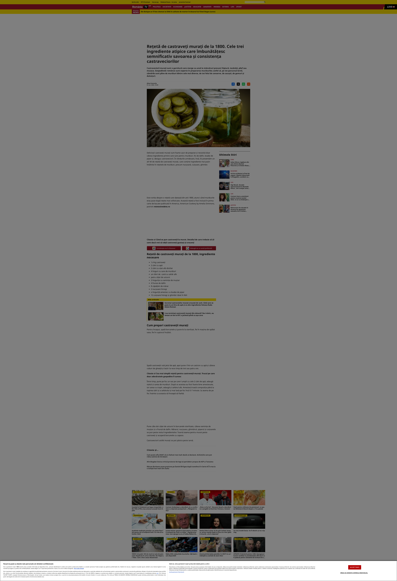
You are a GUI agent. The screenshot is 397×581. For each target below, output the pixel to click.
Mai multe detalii (79, 568)
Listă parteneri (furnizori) (176, 572)
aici (157, 573)
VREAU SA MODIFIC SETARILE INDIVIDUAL (354, 573)
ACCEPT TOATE (354, 567)
